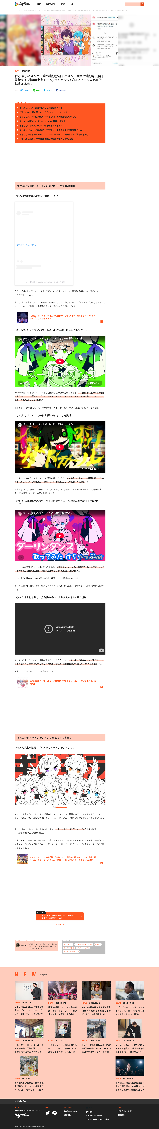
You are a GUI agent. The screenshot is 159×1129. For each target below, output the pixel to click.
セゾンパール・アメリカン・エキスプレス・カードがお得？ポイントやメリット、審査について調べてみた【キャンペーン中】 (130, 1014)
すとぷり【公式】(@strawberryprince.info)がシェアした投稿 (44, 282)
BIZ (72, 4)
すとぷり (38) (68, 944)
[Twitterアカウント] (47, 1113)
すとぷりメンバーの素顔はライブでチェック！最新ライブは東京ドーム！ (52, 130)
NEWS (62, 4)
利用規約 (121, 1115)
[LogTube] (22, 4)
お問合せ (89, 1112)
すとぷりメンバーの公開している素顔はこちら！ (41, 108)
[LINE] (54, 1113)
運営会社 (67, 1115)
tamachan (24, 945)
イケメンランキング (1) (71, 951)
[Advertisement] (40, 163)
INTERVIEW (50, 4)
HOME (38, 4)
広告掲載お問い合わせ (94, 1115)
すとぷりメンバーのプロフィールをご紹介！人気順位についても (48, 117)
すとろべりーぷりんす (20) (83, 944)
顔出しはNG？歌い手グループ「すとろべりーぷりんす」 (44, 112)
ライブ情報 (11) (69, 948)
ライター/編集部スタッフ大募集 (97, 1119)
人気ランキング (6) (83, 948)
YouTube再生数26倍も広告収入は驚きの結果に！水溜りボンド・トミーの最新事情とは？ (96, 1010)
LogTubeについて (70, 1111)
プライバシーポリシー (126, 1111)
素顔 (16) (98, 944)
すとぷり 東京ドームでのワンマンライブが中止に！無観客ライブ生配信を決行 (54, 134)
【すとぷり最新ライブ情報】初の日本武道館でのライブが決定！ (48, 139)
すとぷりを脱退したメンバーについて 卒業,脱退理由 (42, 121)
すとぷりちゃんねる (61, 807)
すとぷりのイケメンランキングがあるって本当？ (41, 126)
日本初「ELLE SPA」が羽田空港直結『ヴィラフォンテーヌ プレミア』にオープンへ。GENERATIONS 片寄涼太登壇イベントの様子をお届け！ (29, 1014)
